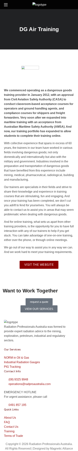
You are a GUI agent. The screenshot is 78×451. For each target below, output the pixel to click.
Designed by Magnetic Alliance (53, 448)
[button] (72, 4)
